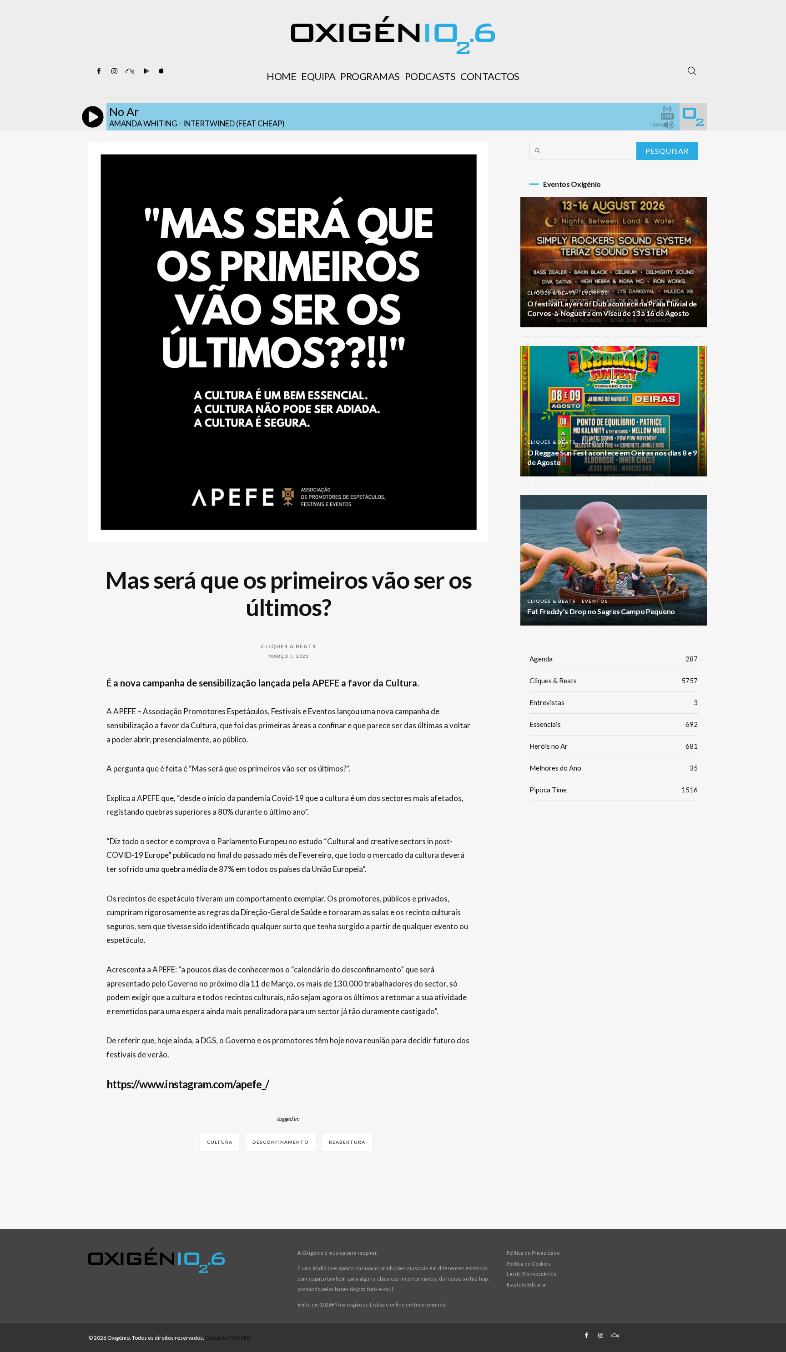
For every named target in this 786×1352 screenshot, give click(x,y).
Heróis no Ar (613, 746)
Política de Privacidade (533, 1253)
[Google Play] (145, 71)
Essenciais (613, 724)
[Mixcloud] (130, 71)
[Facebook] (99, 71)
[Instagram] (114, 71)
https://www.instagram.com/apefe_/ (187, 1084)
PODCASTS (430, 76)
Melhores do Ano (613, 768)
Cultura (219, 1142)
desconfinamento (280, 1142)
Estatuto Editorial (527, 1284)
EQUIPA (318, 76)
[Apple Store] (160, 71)
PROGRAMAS (370, 76)
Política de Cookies (529, 1264)
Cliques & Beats (288, 646)
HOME (281, 76)
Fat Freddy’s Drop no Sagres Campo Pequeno (601, 611)
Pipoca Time (613, 790)
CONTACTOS (489, 76)
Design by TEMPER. (228, 1337)
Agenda (613, 659)
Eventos (595, 292)
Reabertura (347, 1142)
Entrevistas (613, 702)
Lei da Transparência (531, 1274)
